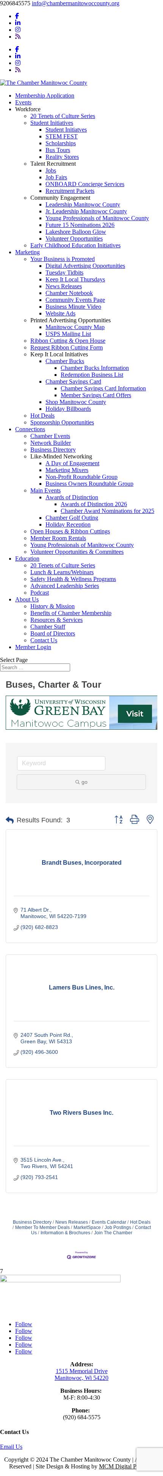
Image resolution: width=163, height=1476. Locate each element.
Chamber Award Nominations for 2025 (107, 511)
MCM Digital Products (126, 1466)
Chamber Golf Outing (71, 517)
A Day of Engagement (72, 463)
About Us (27, 599)
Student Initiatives (51, 123)
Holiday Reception (68, 524)
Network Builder (50, 443)
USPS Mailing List (68, 334)
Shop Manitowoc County (75, 402)
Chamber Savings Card (73, 381)
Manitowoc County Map (75, 327)
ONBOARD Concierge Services (84, 184)
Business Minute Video (73, 306)
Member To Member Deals (42, 1227)
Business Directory (53, 449)
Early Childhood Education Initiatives (75, 245)
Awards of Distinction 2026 (94, 504)
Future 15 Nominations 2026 (79, 225)
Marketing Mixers (66, 470)
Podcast (39, 592)
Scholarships (60, 143)
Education (27, 558)
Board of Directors (52, 633)
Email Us (11, 1446)
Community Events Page (75, 300)
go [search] (85, 782)
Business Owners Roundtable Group (89, 483)
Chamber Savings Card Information (103, 388)
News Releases (63, 286)
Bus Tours (57, 150)
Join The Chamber (113, 1232)
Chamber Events (50, 436)
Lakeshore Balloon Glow (75, 231)
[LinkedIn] (17, 23)
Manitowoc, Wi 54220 (81, 1378)
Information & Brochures (65, 1232)
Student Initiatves (66, 129)
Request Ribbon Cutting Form (66, 347)
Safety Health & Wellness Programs (73, 579)
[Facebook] (17, 16)
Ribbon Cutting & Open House (67, 340)
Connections (30, 429)
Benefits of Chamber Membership (70, 613)
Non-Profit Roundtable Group (81, 477)
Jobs (50, 170)
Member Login (33, 647)
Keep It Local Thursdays (75, 279)
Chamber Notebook (69, 293)
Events (23, 102)
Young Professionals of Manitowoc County (97, 218)
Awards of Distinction (71, 497)
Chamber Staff (47, 626)
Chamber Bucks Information (95, 368)
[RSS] (17, 36)
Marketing (27, 252)
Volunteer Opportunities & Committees (77, 551)
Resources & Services (56, 620)
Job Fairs (56, 177)
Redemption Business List (92, 374)
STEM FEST (61, 136)
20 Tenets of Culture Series (62, 116)
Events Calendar (109, 1222)
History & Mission (52, 606)
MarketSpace (87, 1227)
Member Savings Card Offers (96, 395)
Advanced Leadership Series (64, 586)
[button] (10, 820)
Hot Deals (42, 415)
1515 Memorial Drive (82, 1371)
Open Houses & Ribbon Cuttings (70, 531)
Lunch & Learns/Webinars (62, 572)
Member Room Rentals (58, 538)
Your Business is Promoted (62, 259)
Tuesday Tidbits (64, 272)
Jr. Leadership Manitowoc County (86, 211)
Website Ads (60, 313)
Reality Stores (62, 157)
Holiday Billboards (68, 409)
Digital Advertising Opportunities (85, 266)
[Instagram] (17, 29)
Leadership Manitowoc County (82, 204)
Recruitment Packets (69, 191)
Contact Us (43, 640)
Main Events (45, 490)
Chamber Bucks (64, 361)
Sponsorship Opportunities (62, 422)
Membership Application (44, 95)
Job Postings (118, 1227)
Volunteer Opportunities (74, 238)
